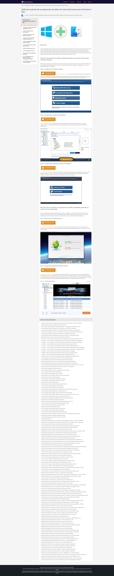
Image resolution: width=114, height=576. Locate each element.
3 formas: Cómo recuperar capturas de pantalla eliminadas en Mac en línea (58, 460)
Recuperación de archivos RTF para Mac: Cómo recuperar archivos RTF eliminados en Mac (61, 493)
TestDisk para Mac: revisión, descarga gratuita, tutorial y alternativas (56, 547)
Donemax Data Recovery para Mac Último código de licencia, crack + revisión (58, 514)
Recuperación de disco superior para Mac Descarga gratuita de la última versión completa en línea (63, 430)
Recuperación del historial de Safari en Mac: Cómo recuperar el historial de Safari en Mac (61, 490)
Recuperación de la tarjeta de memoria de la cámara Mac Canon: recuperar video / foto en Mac (62, 422)
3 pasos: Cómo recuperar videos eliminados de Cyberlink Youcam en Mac (57, 465)
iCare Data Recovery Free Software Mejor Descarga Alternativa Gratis (57, 359)
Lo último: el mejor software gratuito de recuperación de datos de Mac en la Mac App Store (61, 323)
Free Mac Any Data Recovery (47, 274)
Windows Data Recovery (46, 123)
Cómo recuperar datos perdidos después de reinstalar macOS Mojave (56, 392)
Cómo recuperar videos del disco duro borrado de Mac (53, 408)
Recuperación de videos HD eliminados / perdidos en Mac (54, 411)
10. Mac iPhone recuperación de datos (29, 53)
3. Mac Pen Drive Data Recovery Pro (28, 31)
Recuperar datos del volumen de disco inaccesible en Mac (54, 384)
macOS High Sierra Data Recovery (72, 572)
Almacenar (65, 1)
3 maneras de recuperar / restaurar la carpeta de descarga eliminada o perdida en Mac (60, 330)
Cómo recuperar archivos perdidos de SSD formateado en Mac (55, 403)
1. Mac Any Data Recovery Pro (30, 25)
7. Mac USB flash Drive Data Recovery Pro (29, 45)
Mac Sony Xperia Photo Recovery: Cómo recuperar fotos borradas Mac (56, 505)
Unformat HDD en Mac (46, 418)
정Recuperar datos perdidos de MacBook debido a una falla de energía (57, 397)
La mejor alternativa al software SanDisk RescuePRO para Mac (55, 498)
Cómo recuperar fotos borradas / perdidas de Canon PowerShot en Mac (57, 424)
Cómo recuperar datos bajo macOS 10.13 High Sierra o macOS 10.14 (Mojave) (58, 328)
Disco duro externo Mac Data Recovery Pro (31, 571)
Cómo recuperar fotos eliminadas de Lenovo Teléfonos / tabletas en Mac (57, 457)
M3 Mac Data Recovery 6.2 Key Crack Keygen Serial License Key (55, 337)
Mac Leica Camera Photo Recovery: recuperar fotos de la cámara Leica (57, 483)
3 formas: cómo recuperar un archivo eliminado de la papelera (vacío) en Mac (58, 333)
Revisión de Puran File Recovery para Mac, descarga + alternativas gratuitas (58, 544)
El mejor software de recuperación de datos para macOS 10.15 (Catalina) (57, 366)
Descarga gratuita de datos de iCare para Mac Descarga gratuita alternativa (58, 361)
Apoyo (84, 1)
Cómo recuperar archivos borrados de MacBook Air (52, 387)
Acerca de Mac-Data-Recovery (28, 568)
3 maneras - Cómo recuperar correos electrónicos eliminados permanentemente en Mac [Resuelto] (63, 347)
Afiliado (57, 569)
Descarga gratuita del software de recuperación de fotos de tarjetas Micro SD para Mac (60, 443)
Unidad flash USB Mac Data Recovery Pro (48, 571)
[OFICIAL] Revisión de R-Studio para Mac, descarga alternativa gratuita (57, 533)
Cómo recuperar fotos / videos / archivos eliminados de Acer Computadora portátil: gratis (61, 559)
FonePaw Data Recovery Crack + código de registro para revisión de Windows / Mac (60, 511)
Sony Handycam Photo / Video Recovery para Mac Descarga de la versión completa (59, 502)
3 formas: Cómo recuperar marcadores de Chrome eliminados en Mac (56, 451)
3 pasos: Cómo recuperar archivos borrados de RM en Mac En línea (56, 488)
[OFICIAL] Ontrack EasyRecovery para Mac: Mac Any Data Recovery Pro (57, 523)
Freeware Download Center (81, 568)
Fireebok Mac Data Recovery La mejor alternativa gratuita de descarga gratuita (59, 432)
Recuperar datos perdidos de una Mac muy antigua (52, 399)
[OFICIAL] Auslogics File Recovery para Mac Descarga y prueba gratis (56, 528)
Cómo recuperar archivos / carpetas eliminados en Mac (53, 324)
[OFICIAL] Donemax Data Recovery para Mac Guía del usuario (55, 516)
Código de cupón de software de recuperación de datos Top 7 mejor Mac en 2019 (59, 352)
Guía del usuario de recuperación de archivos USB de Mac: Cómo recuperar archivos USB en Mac (62, 507)
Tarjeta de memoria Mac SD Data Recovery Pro (44, 572)
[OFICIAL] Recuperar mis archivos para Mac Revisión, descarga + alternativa (58, 545)
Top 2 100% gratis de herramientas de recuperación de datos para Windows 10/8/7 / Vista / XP (62, 364)
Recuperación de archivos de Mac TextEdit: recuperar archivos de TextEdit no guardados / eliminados (63, 491)
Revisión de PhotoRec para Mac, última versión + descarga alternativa (57, 542)
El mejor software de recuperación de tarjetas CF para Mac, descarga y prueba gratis (60, 425)
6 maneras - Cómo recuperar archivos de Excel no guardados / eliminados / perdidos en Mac (61, 338)
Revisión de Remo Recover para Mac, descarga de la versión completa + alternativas (60, 531)
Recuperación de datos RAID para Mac (50, 382)
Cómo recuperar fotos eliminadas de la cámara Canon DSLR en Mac (56, 455)
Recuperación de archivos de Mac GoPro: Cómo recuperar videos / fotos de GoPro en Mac (61, 453)
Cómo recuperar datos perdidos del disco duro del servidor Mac (55, 375)
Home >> (23, 5)
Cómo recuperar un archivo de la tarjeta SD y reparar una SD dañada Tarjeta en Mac (60, 471)
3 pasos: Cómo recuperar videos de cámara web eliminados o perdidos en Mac (58, 464)
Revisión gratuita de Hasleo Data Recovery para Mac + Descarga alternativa (58, 540)
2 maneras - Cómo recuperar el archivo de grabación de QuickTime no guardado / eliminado (61, 342)
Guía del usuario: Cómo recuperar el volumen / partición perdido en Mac (57, 479)
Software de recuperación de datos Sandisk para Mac (53, 415)
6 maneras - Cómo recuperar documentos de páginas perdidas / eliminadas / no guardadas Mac (62, 349)
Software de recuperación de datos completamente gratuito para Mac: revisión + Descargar (61, 557)
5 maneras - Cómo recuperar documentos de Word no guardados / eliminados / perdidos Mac (62, 340)
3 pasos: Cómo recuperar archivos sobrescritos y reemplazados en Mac (57, 444)
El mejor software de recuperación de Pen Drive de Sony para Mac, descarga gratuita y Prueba (62, 504)
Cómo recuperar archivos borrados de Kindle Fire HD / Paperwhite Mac (57, 357)
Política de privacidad (49, 568)
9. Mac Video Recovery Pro (29, 50)
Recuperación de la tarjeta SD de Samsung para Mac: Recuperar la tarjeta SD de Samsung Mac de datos (64, 495)
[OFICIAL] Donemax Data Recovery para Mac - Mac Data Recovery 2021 (57, 519)
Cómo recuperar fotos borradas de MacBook (51, 371)
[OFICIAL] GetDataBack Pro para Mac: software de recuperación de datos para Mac (60, 530)
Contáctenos (72, 568)
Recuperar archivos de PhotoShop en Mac (50, 406)
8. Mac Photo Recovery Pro (29, 48)
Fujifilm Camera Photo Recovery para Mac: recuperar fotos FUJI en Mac (57, 472)
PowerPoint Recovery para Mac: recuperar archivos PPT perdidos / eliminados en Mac (60, 486)
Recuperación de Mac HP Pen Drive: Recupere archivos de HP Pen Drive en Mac (58, 434)
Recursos (89, 568)
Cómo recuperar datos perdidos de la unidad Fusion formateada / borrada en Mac (59, 389)
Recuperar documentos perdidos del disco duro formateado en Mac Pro (57, 401)
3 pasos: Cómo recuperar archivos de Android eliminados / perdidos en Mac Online (59, 448)
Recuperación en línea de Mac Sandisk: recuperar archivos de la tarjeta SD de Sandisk (60, 497)
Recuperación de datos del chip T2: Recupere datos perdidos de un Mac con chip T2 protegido (62, 420)
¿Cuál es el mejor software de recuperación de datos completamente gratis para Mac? (60, 356)
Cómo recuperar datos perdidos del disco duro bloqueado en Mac (55, 396)
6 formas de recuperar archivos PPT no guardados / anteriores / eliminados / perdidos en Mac (62, 331)
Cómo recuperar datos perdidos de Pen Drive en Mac (53, 380)
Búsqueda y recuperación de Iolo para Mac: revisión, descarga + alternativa (58, 551)
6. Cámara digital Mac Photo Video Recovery (29, 42)
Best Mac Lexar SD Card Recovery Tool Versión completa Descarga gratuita (58, 437)
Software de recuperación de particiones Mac (51, 368)
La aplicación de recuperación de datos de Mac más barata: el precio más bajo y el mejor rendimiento (63, 554)
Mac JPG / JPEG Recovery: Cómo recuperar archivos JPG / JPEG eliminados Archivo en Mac (61, 476)
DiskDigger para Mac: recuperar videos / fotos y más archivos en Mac (56, 429)
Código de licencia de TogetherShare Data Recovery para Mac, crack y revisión (58, 509)
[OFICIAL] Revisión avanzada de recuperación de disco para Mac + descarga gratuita (60, 535)
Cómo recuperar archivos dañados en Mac (50, 377)
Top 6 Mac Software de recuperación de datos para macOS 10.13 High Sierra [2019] (60, 335)
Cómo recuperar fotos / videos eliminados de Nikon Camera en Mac (56, 462)
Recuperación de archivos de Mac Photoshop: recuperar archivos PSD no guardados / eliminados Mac (63, 484)
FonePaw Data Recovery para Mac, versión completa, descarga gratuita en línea (59, 512)
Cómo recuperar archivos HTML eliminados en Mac (52, 410)
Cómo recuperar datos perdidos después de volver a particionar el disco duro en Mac (60, 394)
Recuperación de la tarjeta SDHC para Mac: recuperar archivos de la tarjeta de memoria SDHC (62, 500)
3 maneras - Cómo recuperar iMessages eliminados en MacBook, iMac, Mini (58, 354)
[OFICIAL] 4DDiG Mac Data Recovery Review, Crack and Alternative (56, 526)
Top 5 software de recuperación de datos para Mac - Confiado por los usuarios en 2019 (60, 326)
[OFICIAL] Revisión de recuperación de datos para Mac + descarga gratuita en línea (59, 538)
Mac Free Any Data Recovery (47, 227)
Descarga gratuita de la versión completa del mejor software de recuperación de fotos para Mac (62, 441)
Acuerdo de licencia (57, 568)
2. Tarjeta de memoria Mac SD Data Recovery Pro (29, 28)
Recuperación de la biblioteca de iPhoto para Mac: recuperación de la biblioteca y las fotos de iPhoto (63, 474)
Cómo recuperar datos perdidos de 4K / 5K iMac (52, 373)
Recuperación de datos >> (30, 5)
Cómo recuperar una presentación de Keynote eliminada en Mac (55, 477)
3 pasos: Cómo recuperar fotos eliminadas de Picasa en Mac (54, 458)
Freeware (79, 1)
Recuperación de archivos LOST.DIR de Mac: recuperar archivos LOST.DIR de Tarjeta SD (60, 524)
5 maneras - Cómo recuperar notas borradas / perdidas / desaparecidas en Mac (59, 344)
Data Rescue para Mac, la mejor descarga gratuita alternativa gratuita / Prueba (59, 427)
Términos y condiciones (39, 568)
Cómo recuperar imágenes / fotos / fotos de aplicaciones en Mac (55, 370)
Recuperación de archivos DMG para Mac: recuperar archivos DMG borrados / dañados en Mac (62, 467)
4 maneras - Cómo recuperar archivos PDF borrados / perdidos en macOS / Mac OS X (60, 345)
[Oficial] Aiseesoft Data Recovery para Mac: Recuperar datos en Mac (56, 521)
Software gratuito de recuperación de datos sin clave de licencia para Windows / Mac (63, 15)
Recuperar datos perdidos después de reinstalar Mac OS (53, 391)
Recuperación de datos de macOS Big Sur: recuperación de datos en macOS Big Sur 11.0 (61, 517)
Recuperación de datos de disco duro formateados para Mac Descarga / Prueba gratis (60, 450)
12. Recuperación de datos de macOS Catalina (29, 62)
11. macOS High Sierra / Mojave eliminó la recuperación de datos (28, 57)
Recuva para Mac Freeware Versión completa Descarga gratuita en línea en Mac (59, 363)
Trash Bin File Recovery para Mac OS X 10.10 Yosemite (53, 417)
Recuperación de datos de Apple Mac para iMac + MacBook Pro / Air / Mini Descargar (60, 552)
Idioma (89, 1)
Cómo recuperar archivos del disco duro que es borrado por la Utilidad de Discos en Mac (60, 413)
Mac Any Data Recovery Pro (59, 572)
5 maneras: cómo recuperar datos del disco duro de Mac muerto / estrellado (58, 351)
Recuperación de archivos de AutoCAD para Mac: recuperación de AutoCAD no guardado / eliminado (63, 446)
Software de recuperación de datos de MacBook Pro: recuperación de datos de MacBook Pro (61, 439)
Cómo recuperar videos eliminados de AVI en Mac (52, 385)
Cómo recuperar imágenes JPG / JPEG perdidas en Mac (53, 378)
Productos (72, 1)
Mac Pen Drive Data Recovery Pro (62, 571)
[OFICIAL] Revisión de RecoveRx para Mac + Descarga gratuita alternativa (58, 537)
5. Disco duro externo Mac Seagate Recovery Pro (28, 38)
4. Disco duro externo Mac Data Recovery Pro (28, 35)
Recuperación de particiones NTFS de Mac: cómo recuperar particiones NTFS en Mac (60, 481)
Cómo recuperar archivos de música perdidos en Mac (53, 404)
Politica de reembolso (66, 568)
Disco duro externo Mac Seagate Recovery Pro (79, 571)
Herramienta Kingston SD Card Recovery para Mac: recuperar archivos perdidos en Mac (60, 436)
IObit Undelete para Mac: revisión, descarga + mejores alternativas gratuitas (58, 549)
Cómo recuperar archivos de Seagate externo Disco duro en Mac (55, 469)
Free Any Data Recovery (61, 74)
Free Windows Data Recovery (47, 172)
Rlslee (41, 15)
